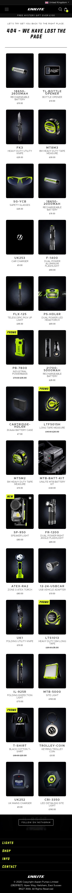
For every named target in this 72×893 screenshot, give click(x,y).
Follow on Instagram (36, 822)
